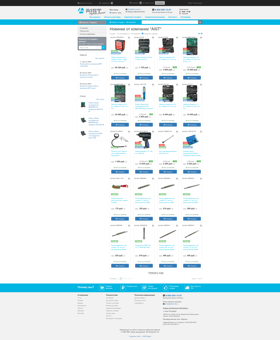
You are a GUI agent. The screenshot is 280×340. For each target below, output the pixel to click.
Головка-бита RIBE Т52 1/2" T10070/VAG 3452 (142, 246)
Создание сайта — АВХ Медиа (140, 336)
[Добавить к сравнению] (129, 37)
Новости (80, 308)
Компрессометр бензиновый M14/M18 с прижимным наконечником (192, 153)
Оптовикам (185, 17)
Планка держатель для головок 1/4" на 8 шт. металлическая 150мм (167, 200)
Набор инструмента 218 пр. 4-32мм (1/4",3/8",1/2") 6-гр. (119, 106)
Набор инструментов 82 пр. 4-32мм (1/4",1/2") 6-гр (167, 58)
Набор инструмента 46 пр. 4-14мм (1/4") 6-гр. (143, 58)
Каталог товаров (89, 22)
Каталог (108, 316)
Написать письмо (85, 3)
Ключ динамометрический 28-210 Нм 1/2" (168, 152)
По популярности (123, 34)
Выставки (81, 313)
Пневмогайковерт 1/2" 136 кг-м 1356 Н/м (143, 152)
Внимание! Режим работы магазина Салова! (89, 76)
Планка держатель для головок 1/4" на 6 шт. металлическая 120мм (143, 200)
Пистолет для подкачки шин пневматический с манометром (119, 153)
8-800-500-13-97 (163, 9)
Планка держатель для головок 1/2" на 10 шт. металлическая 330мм (191, 247)
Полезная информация (87, 34)
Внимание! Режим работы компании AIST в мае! (89, 87)
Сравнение (106, 3)
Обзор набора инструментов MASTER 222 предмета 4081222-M (96, 121)
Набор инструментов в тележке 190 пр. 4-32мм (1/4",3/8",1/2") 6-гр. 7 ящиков (119, 59)
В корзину (120, 78)
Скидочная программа (155, 17)
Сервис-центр (110, 313)
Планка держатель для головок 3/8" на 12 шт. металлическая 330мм (167, 247)
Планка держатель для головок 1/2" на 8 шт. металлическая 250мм (119, 247)
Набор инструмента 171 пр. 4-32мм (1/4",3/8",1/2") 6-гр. (191, 106)
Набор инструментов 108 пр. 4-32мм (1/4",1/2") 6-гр (167, 105)
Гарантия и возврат (132, 17)
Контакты (173, 17)
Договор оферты (140, 298)
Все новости (99, 58)
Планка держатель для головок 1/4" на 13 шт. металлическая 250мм (191, 200)
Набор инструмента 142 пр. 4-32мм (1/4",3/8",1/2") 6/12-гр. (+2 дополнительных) (191, 59)
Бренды (80, 303)
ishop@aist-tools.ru (134, 9)
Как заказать (95, 17)
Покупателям (84, 31)
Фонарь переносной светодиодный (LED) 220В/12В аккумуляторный (144, 106)
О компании (84, 28)
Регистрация (197, 3)
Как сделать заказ (112, 300)
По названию (136, 34)
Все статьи (100, 99)
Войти (190, 3)
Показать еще (156, 272)
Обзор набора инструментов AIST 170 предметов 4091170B (95, 134)
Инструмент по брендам (114, 318)
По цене (113, 34)
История (80, 300)
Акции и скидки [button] (117, 22)
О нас (79, 298)
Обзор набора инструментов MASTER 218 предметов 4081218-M (96, 107)
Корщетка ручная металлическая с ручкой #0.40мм (119, 200)
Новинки (132, 22)
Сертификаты (139, 303)
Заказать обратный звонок (136, 11)
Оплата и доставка (112, 17)
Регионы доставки (112, 305)
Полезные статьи (140, 300)
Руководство (82, 305)
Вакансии (81, 311)
